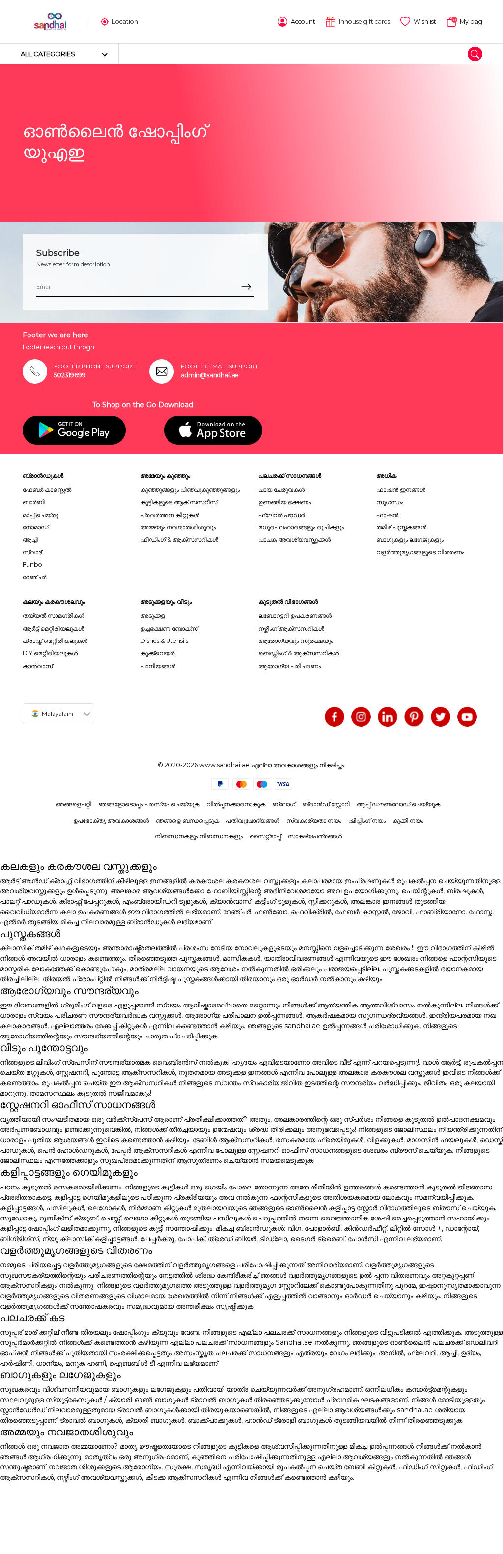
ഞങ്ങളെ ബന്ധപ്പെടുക (187, 820)
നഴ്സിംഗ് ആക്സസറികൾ (291, 628)
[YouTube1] (467, 717)
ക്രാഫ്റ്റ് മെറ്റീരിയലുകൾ (55, 640)
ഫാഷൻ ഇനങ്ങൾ (400, 489)
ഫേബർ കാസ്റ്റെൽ (47, 489)
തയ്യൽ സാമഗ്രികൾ (53, 615)
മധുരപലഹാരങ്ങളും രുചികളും (301, 527)
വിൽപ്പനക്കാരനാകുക (235, 804)
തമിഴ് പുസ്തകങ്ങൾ (401, 527)
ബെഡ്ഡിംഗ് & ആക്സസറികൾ (298, 653)
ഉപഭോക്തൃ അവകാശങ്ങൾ (111, 820)
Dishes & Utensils (164, 640)
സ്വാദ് (32, 552)
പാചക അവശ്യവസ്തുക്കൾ (294, 539)
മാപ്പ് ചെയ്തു (40, 514)
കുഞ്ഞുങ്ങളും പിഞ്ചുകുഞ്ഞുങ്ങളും (190, 489)
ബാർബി (34, 502)
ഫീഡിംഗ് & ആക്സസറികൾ (179, 539)
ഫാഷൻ (387, 514)
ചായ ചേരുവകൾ (281, 489)
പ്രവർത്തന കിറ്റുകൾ (169, 514)
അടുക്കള (152, 615)
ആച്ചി (30, 539)
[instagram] (361, 717)
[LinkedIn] (387, 717)
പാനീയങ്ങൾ (157, 666)
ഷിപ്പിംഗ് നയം (367, 820)
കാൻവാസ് (38, 666)
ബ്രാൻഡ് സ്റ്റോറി (326, 804)
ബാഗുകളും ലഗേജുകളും (410, 539)
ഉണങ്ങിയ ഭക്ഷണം (284, 502)
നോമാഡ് (35, 527)
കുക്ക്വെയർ (157, 653)
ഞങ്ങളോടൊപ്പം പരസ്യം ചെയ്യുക (148, 804)
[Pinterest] (414, 717)
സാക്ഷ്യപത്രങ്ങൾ (315, 836)
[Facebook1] (334, 717)
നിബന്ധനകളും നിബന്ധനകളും (199, 836)
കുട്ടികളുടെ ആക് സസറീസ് (178, 502)
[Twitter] (440, 717)
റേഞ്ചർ (34, 576)
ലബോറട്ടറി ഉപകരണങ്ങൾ (295, 615)
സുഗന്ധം (389, 502)
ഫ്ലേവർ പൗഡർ (281, 514)
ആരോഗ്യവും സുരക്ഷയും (295, 640)
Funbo (32, 564)
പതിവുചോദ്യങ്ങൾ (252, 820)
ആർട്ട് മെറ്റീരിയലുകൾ (53, 628)
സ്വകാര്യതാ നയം (313, 820)
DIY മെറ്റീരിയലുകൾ (50, 653)
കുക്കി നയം (407, 820)
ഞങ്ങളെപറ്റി (73, 804)
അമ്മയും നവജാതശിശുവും (178, 527)
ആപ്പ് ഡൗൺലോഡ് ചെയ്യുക (398, 804)
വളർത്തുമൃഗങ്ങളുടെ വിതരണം (420, 552)
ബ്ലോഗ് (283, 804)
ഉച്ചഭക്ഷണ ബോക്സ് (168, 628)
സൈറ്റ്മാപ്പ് (265, 836)
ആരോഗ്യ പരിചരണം (289, 666)
